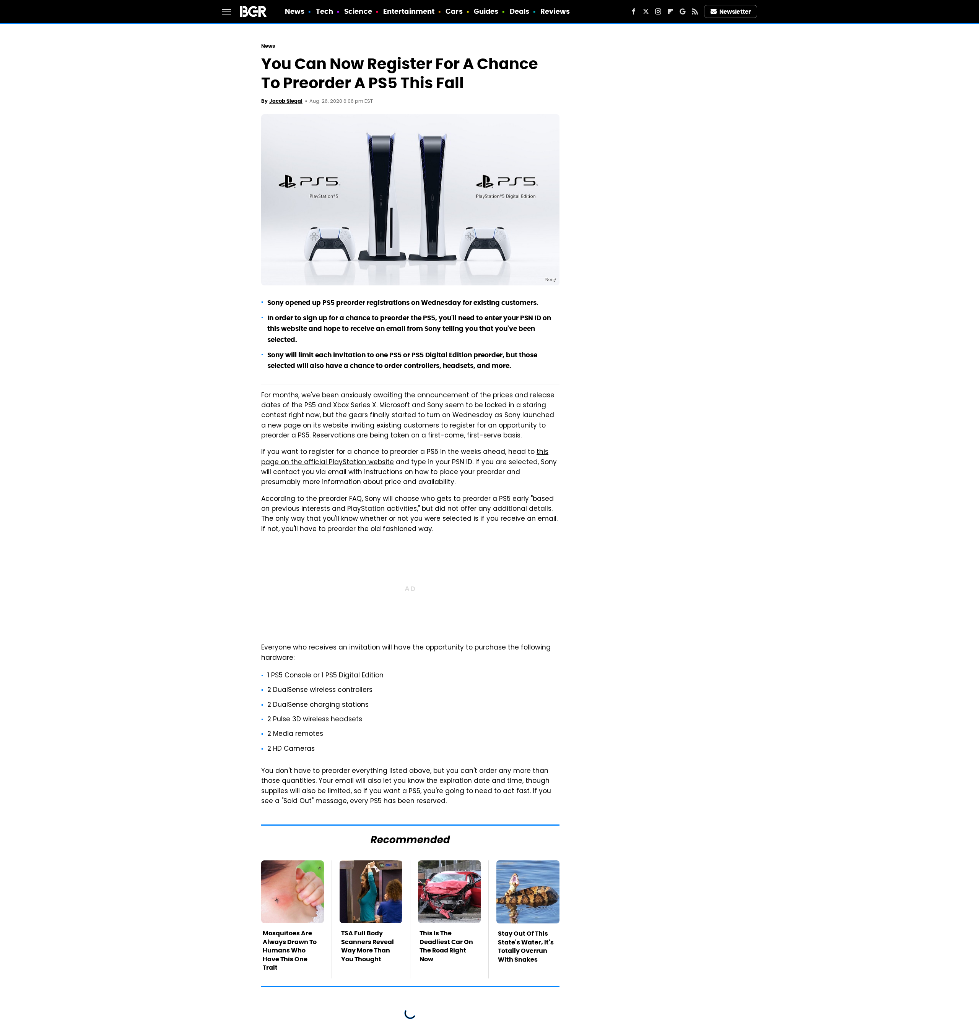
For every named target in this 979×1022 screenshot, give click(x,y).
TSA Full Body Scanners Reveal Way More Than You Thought (367, 946)
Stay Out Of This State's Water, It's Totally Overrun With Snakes (526, 946)
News (294, 11)
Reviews (555, 11)
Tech (324, 11)
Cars (454, 11)
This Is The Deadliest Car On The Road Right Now (446, 946)
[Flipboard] (670, 11)
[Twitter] (646, 11)
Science (358, 11)
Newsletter (735, 11)
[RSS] (695, 11)
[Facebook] (634, 11)
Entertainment (408, 11)
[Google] (683, 11)
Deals (520, 11)
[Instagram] (658, 11)
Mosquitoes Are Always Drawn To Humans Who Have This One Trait (290, 950)
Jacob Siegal (285, 101)
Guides (486, 11)
